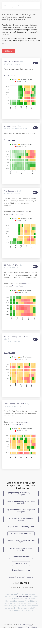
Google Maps (9, 75)
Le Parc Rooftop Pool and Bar (16, 337)
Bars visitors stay (21, 570)
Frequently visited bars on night (21, 541)
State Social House (11, 61)
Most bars (21, 557)
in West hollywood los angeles (21, 493)
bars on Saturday (21, 549)
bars (21, 563)
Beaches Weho (10, 126)
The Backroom (10, 191)
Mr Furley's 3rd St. (11, 265)
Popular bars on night (21, 527)
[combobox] (18, 6)
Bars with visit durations (21, 577)
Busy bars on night (21, 534)
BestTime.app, (26, 625)
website (25, 212)
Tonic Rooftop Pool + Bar (14, 404)
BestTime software (22, 596)
